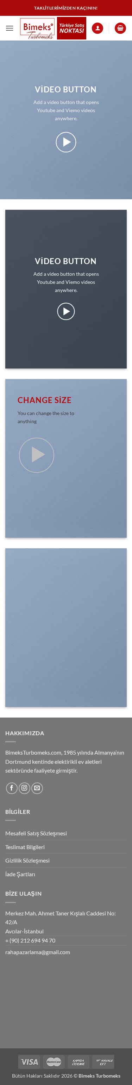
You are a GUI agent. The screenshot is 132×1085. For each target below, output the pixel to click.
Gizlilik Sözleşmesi (27, 860)
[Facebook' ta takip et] (12, 788)
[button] (9, 28)
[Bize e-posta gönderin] (37, 788)
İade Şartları (20, 874)
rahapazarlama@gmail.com (37, 952)
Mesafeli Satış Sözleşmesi (36, 833)
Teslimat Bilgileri (25, 846)
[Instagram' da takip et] (24, 788)
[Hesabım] (97, 28)
